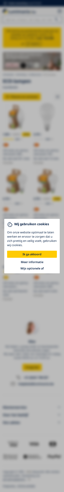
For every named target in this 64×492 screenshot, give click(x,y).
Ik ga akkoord (32, 254)
